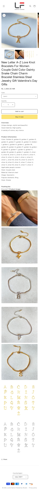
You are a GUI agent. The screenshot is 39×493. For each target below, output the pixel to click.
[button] (4, 6)
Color (3, 92)
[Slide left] (2, 55)
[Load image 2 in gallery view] (19, 54)
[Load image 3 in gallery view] (29, 54)
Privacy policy (33, 487)
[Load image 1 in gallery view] (9, 54)
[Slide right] (37, 55)
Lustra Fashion (11, 487)
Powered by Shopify (21, 487)
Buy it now (19, 117)
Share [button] (5, 459)
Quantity (4, 101)
